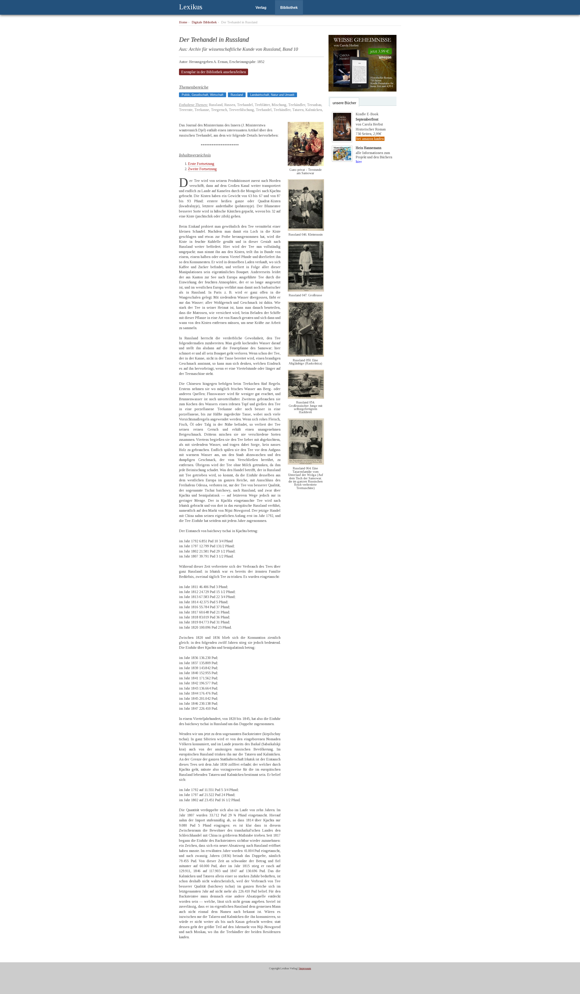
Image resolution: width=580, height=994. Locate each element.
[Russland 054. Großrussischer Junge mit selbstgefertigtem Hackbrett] (306, 397)
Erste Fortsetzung (201, 164)
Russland (237, 95)
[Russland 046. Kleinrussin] (306, 230)
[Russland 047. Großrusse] (306, 290)
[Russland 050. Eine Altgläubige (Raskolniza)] (306, 355)
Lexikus (190, 7)
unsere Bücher (344, 103)
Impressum (305, 968)
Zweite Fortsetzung (202, 169)
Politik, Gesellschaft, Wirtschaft (202, 95)
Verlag (261, 8)
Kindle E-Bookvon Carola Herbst (369, 119)
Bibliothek (289, 8)
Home (183, 22)
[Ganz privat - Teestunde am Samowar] (306, 165)
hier (359, 162)
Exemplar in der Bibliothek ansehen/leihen (213, 72)
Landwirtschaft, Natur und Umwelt (272, 95)
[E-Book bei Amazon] (362, 90)
